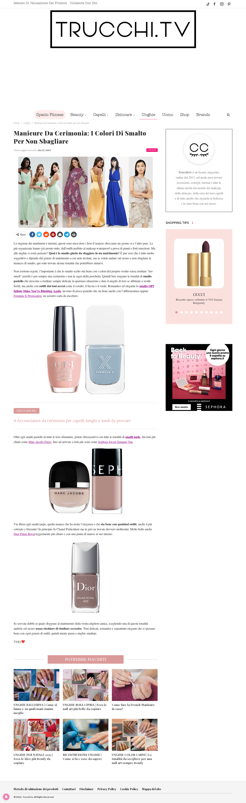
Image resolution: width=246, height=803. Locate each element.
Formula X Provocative (28, 296)
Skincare (123, 114)
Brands (203, 114)
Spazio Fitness (49, 114)
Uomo (167, 114)
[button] (176, 312)
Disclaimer (86, 789)
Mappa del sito (151, 789)
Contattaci (69, 789)
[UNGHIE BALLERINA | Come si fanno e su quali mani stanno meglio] (36, 685)
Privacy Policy (106, 789)
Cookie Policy (129, 789)
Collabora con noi (83, 3)
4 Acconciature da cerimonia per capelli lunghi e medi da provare (72, 420)
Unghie (148, 114)
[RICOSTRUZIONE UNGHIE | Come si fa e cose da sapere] (86, 735)
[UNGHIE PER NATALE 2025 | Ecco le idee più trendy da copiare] (36, 735)
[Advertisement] (123, 79)
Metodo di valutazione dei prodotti (40, 3)
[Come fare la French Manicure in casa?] (135, 685)
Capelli (99, 114)
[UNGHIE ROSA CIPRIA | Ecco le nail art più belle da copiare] (86, 685)
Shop (184, 114)
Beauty (77, 114)
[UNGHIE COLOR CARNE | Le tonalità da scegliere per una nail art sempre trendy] (135, 735)
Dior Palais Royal (24, 534)
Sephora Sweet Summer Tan (115, 442)
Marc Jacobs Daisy (39, 442)
